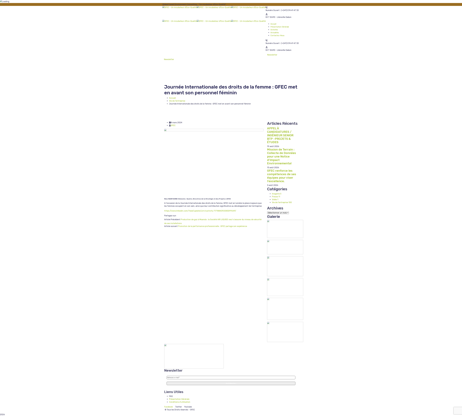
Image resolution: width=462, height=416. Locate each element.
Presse (276, 196)
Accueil (172, 98)
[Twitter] (179, 215)
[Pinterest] (181, 215)
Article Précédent (172, 219)
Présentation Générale (179, 399)
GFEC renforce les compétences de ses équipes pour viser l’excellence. (281, 176)
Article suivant (171, 226)
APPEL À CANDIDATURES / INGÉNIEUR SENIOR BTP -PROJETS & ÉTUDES (280, 135)
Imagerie (276, 194)
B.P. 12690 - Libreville (275, 17)
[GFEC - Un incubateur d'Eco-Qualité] (179, 7)
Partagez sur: (170, 215)
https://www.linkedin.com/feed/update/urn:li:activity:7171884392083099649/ (200, 211)
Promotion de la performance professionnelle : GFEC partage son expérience (212, 226)
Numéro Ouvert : (273, 10)
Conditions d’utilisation (179, 402)
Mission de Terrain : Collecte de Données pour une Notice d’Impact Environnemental (281, 156)
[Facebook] (177, 215)
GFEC (173, 125)
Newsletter (272, 55)
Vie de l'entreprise (177, 101)
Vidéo (275, 199)
